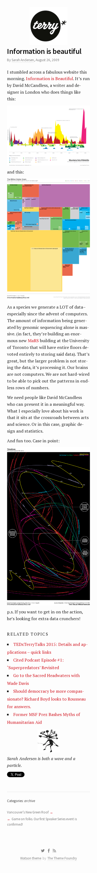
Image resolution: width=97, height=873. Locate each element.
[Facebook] (49, 851)
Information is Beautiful (49, 78)
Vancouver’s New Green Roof (27, 812)
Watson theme (30, 858)
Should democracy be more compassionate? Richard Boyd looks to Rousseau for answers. (46, 699)
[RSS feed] (54, 851)
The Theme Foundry (62, 858)
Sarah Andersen (23, 60)
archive (29, 801)
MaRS (33, 341)
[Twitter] (43, 851)
